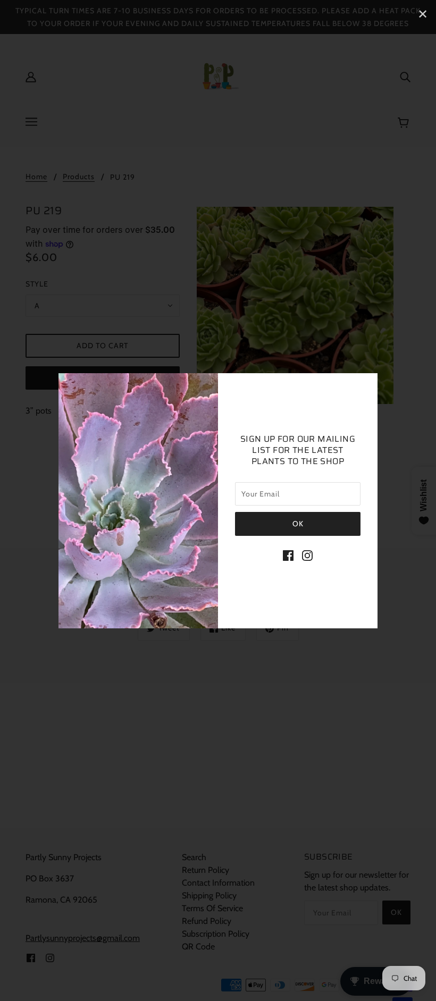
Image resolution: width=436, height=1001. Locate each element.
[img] (288, 555)
